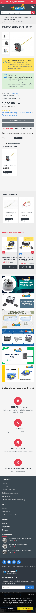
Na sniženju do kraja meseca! (14, 233)
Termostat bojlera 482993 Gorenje (11, 213)
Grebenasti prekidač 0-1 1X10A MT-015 (9, 258)
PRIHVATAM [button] (26, 608)
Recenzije (24, 128)
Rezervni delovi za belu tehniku (13, 17)
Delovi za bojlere (27, 17)
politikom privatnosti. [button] (25, 603)
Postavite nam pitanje (9, 115)
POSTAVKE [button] (10, 608)
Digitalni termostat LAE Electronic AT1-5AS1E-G (26, 259)
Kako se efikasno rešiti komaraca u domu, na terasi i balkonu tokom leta (20, 550)
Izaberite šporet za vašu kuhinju (17, 544)
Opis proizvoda (7, 128)
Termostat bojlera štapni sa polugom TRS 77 (10, 165)
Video (17, 128)
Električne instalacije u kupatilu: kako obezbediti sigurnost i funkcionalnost (20, 538)
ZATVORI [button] (31, 594)
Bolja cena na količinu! (19, 120)
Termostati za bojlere (9, 19)
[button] (3, 252)
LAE (20, 254)
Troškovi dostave (18, 125)
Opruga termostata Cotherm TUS (27, 213)
